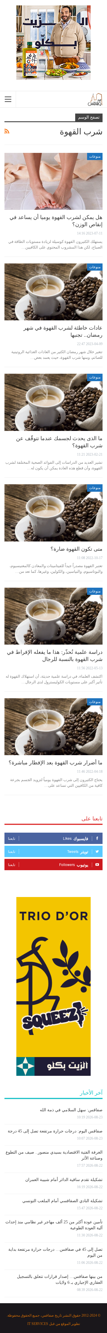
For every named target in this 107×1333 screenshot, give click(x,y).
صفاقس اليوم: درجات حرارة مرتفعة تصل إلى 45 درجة (55, 1131)
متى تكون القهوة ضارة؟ (77, 549)
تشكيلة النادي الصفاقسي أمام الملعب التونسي (62, 1201)
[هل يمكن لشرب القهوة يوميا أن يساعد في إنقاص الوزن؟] (53, 181)
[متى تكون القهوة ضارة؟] (53, 512)
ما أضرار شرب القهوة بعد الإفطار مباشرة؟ (56, 763)
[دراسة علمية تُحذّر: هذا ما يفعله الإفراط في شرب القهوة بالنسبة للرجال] (53, 616)
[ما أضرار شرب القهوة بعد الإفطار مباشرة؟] (53, 726)
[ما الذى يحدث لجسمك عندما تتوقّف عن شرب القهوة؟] (53, 402)
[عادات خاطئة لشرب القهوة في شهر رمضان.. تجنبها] (53, 291)
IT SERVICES (37, 1324)
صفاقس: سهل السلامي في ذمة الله (71, 1110)
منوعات (94, 156)
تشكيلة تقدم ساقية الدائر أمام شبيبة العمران (64, 1179)
